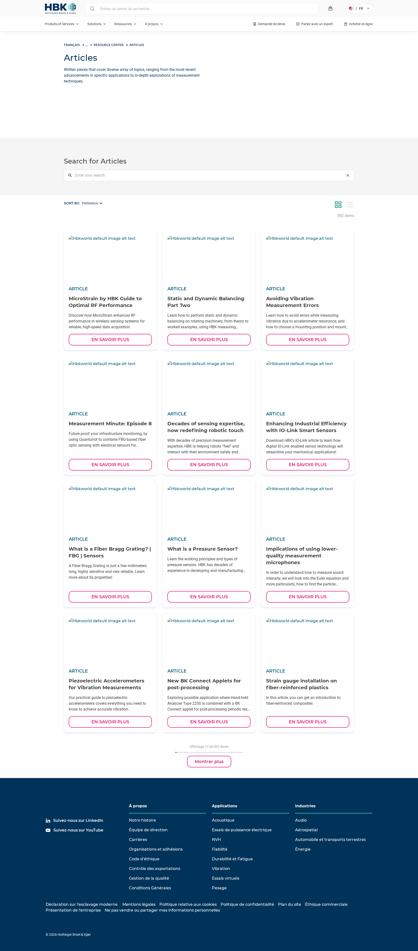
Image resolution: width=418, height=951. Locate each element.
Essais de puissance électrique (242, 830)
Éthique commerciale (326, 904)
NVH (216, 839)
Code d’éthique (144, 859)
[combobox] (202, 8)
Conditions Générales (150, 888)
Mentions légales (139, 904)
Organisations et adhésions (156, 849)
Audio (301, 820)
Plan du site (289, 904)
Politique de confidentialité (247, 904)
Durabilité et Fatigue (232, 859)
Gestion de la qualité (149, 878)
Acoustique (223, 820)
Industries (305, 806)
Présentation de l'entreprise (73, 910)
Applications (224, 806)
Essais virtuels (225, 878)
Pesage (219, 888)
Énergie (303, 849)
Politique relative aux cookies (188, 904)
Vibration (221, 868)
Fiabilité (219, 849)
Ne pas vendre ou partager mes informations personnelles (162, 910)
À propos (138, 806)
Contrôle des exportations (154, 868)
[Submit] (92, 8)
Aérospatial (306, 830)
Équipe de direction (148, 830)
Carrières (138, 839)
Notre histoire (142, 820)
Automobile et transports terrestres (330, 839)
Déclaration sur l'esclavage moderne (82, 904)
